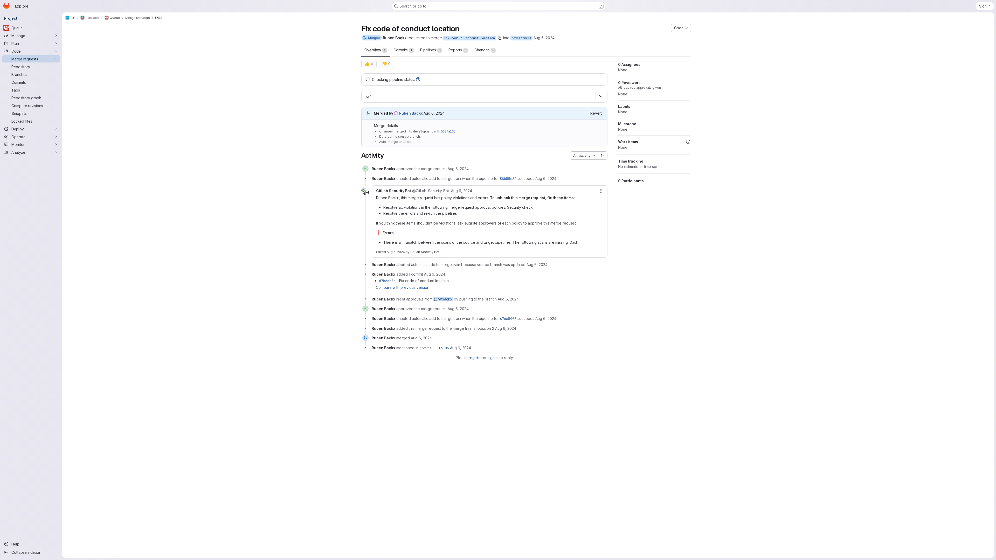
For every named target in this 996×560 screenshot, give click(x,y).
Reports (457, 50)
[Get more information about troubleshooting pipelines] (418, 79)
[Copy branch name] (499, 38)
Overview (374, 50)
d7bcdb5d (387, 280)
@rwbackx (443, 299)
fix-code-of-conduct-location (469, 38)
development (521, 38)
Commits (402, 50)
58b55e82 (508, 178)
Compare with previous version (402, 287)
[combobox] (584, 155)
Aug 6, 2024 (544, 38)
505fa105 (448, 131)
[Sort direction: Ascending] (603, 155)
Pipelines (430, 50)
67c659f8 (508, 318)
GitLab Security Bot (424, 252)
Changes (484, 50)
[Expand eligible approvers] (601, 96)
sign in (493, 357)
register (475, 357)
